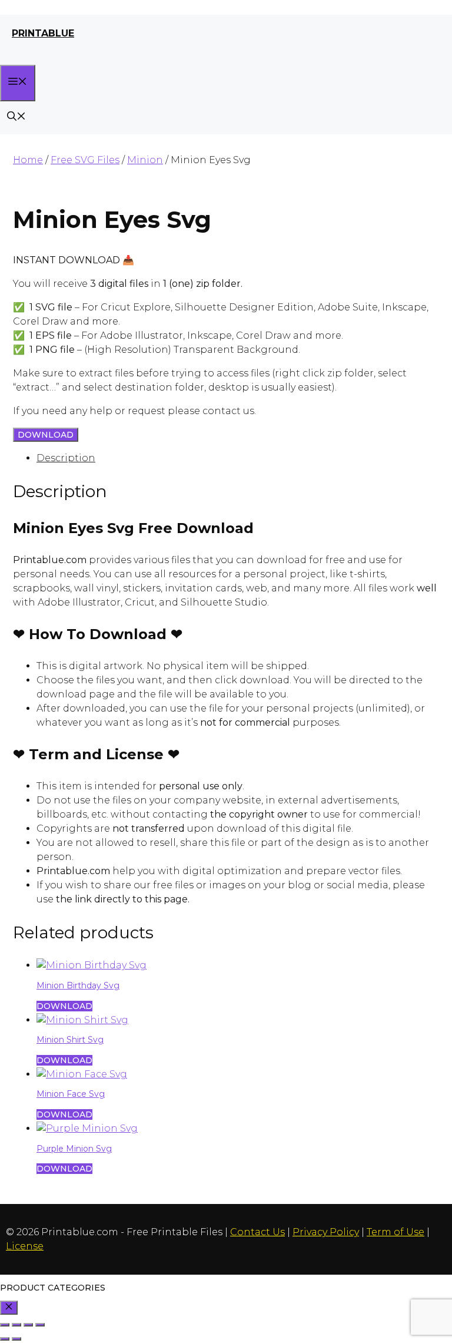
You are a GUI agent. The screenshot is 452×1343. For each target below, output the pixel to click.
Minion (145, 160)
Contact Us (257, 1232)
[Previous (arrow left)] (4, 1339)
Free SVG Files (85, 160)
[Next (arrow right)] (16, 1339)
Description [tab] (65, 458)
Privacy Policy (326, 1232)
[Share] (28, 1325)
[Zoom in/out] (4, 1325)
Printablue (43, 33)
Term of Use (395, 1232)
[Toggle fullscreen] (16, 1325)
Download (46, 434)
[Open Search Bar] (16, 117)
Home (28, 160)
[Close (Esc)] (40, 1325)
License (25, 1246)
